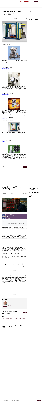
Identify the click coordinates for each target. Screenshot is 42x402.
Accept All (39, 400)
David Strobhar (4, 193)
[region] (21, 400)
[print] (26, 18)
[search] (3, 1)
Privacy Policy (21, 400)
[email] (16, 18)
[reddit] (15, 18)
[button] (2, 1)
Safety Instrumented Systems (5, 9)
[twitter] (14, 18)
